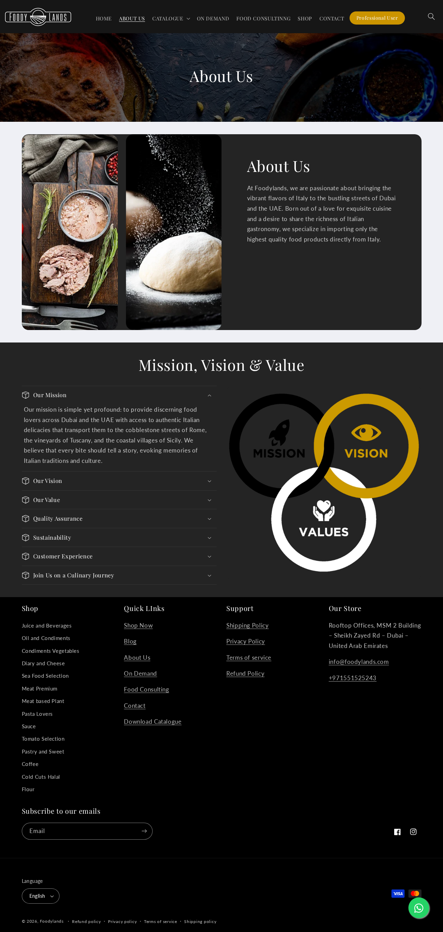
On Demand (140, 673)
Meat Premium (40, 688)
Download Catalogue (152, 721)
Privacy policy (122, 921)
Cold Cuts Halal (41, 777)
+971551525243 (353, 678)
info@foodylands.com (359, 661)
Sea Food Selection (45, 676)
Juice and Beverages (47, 625)
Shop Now (138, 625)
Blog (130, 641)
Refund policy (86, 921)
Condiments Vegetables (51, 651)
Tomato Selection (43, 738)
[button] (171, 18)
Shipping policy (200, 921)
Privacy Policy (245, 641)
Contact (134, 705)
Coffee (30, 764)
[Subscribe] (144, 831)
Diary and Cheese (43, 663)
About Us (137, 657)
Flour (28, 789)
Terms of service (248, 657)
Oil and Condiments (46, 638)
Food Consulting (146, 689)
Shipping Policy (247, 625)
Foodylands (51, 921)
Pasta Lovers (37, 714)
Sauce (29, 726)
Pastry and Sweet (43, 751)
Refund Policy (245, 673)
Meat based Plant (43, 701)
